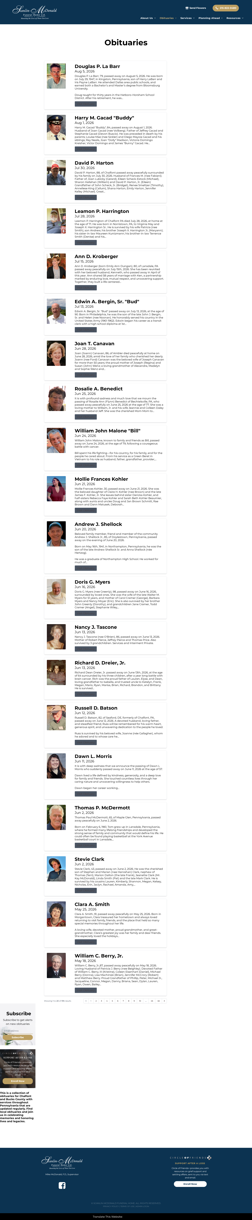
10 (140, 1001)
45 (152, 1001)
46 (158, 1001)
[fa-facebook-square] (62, 1185)
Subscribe (18, 1037)
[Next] (164, 1000)
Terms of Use (127, 1206)
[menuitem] (148, 18)
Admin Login (142, 1206)
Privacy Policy (111, 1206)
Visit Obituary (86, 104)
